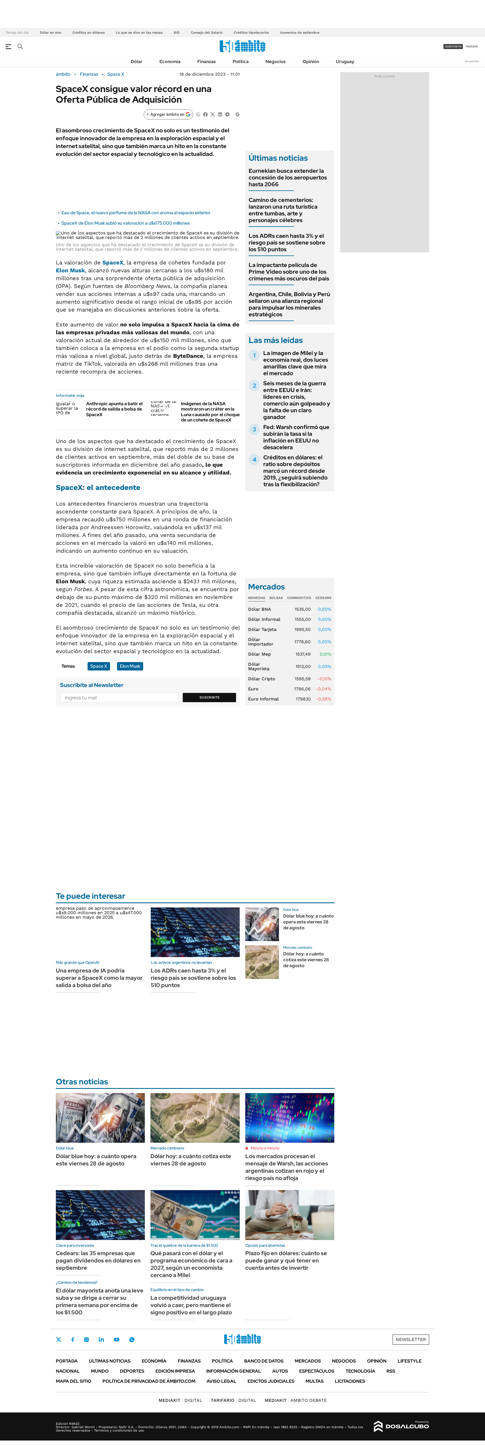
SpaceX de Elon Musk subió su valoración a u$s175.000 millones (125, 223)
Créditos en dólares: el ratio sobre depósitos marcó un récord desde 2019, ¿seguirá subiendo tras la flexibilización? (295, 471)
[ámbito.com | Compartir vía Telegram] (227, 114)
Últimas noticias (110, 1361)
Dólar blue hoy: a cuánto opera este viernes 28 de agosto (308, 922)
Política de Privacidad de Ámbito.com (148, 1381)
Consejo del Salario (207, 32)
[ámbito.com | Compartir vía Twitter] (213, 114)
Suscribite (210, 697)
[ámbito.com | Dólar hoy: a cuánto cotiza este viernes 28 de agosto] (262, 962)
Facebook (72, 1339)
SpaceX (112, 262)
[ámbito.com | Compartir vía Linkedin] (220, 114)
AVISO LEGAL (221, 1381)
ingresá (472, 46)
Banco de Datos (263, 1361)
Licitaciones (350, 1381)
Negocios (276, 61)
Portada (67, 1361)
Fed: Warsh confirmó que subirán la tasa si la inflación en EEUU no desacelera (296, 437)
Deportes (132, 1371)
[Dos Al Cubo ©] (401, 1426)
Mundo (100, 1371)
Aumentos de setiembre (299, 32)
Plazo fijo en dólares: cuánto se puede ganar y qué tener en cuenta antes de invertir (286, 1260)
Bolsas (276, 598)
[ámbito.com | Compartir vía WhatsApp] (198, 114)
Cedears (323, 598)
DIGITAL (180, 1400)
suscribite (453, 46)
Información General (233, 1371)
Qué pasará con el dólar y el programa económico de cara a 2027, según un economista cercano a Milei (191, 1264)
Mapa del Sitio (73, 1381)
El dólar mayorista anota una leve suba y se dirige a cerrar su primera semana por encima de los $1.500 (99, 1301)
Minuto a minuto (265, 1148)
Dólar (137, 61)
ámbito (63, 74)
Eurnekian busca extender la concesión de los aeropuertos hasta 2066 (288, 177)
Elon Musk (70, 270)
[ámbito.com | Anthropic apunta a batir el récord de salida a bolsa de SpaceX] (69, 408)
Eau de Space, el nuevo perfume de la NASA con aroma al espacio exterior (136, 213)
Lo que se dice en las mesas (139, 32)
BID (177, 32)
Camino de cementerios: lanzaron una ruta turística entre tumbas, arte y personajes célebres (283, 210)
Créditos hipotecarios (251, 32)
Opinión (311, 61)
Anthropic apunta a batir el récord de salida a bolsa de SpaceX (114, 409)
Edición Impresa (175, 1371)
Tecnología (360, 1371)
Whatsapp (131, 1339)
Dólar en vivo (50, 32)
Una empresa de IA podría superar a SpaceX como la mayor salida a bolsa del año (99, 978)
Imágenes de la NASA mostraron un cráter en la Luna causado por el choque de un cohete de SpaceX (210, 412)
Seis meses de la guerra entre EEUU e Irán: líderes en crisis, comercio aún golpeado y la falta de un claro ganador (296, 400)
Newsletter (472, 61)
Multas (315, 1381)
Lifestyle (410, 1361)
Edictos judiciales (271, 1381)
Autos (280, 1371)
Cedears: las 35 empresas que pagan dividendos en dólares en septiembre (98, 1260)
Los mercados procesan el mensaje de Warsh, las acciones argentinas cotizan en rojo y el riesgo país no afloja (286, 1167)
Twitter (58, 1339)
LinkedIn (101, 1339)
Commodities (299, 598)
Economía (169, 61)
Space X (115, 74)
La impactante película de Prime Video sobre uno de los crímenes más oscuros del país (289, 271)
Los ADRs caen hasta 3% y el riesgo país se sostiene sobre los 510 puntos (287, 242)
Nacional (68, 1371)
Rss (390, 1371)
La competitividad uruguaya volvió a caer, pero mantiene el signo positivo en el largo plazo (191, 1305)
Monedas (256, 598)
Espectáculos (316, 1371)
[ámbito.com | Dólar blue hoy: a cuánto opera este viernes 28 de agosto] (262, 924)
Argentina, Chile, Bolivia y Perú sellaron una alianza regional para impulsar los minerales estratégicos (289, 304)
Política (241, 61)
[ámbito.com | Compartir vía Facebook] (205, 114)
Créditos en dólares (88, 32)
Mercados (308, 1361)
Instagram (86, 1339)
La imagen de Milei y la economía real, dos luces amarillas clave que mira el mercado (295, 363)
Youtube (116, 1340)
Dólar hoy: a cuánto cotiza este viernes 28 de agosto (306, 960)
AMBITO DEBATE (296, 1400)
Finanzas (206, 61)
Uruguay (345, 61)
